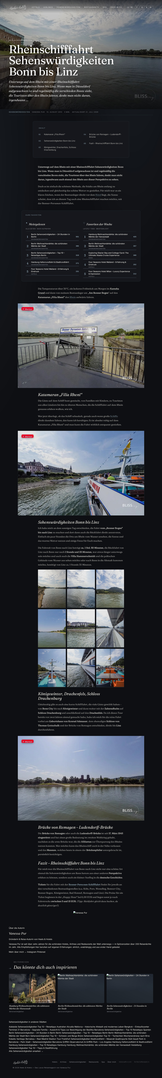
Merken (27, 309)
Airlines (48, 7)
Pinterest (41, 952)
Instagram (31, 952)
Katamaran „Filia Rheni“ (52, 134)
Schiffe (114, 416)
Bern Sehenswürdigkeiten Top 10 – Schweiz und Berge (51, 1036)
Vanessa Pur (38, 112)
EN (128, 7)
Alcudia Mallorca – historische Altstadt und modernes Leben (95, 1026)
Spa (105, 7)
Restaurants (91, 7)
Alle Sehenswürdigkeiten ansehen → (26, 1051)
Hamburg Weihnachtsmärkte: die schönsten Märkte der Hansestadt (98, 1045)
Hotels (36, 7)
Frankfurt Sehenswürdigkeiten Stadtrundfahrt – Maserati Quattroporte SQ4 (97, 1039)
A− (142, 7)
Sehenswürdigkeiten (68, 7)
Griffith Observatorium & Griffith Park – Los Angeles (87, 1042)
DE (131, 7)
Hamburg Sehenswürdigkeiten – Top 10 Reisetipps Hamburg (37, 1045)
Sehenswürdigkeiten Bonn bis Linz (57, 141)
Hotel (98, 194)
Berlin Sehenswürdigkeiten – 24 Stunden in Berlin (32, 1033)
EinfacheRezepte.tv (141, 1062)
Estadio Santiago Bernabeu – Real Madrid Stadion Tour (35, 1039)
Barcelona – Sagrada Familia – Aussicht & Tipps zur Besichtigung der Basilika (57, 1029)
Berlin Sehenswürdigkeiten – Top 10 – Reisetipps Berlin (82, 1033)
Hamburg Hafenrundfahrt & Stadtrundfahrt (132, 1042)
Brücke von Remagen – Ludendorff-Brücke (102, 135)
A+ (151, 7)
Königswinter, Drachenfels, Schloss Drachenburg (57, 148)
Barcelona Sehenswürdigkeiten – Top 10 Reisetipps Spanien (122, 1029)
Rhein (73, 297)
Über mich (116, 7)
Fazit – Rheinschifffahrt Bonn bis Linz (103, 143)
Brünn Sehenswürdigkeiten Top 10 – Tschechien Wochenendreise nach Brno (114, 1036)
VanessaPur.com (125, 1062)
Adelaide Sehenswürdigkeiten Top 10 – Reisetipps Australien (37, 1026)
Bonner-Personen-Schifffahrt (84, 884)
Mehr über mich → (17, 952)
